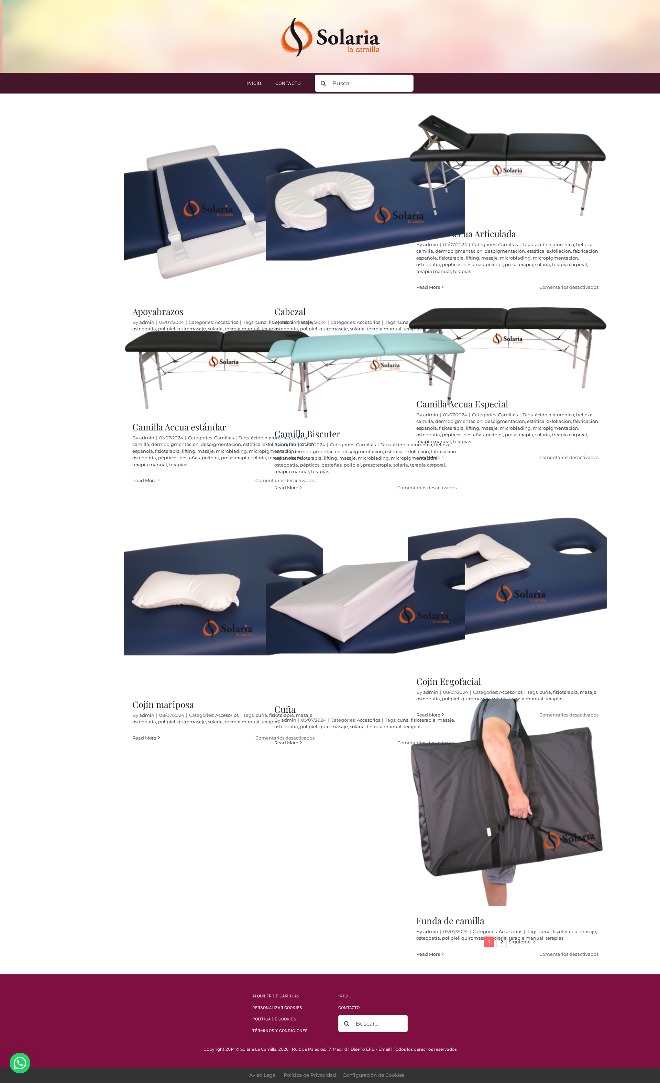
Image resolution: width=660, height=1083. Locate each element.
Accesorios (226, 322)
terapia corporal (569, 264)
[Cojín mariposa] (223, 598)
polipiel (494, 264)
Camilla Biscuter (307, 434)
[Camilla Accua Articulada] (507, 166)
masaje (489, 258)
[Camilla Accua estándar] (223, 371)
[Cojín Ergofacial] (507, 575)
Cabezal (290, 311)
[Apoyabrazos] (223, 205)
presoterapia (519, 264)
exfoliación (559, 251)
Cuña (285, 709)
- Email (383, 1049)
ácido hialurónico (554, 244)
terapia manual (149, 464)
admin (146, 322)
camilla (140, 444)
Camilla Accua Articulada (466, 234)
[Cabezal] (365, 205)
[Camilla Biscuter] (365, 374)
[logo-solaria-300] (330, 16)
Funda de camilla (450, 921)
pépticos (167, 457)
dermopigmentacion (175, 444)
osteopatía (144, 457)
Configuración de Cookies (373, 1075)
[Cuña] (365, 603)
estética (535, 251)
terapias (178, 464)
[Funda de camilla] (507, 802)
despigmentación (505, 251)
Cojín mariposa (163, 704)
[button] (20, 1063)
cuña (545, 692)
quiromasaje (191, 721)
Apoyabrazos (158, 311)
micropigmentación (555, 258)
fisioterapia (167, 451)
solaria (542, 264)
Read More (144, 480)
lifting (472, 258)
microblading (515, 258)
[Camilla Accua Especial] (507, 348)
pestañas (473, 264)
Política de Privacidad (310, 1075)
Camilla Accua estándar (179, 427)
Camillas (508, 244)
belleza (584, 244)
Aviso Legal (263, 1075)
